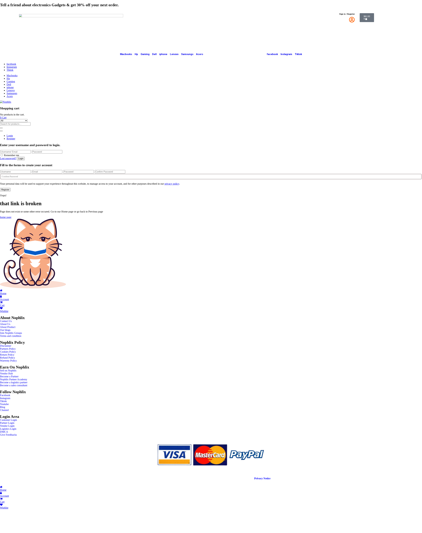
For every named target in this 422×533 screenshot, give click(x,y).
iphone (163, 54)
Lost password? (8, 158)
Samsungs (187, 54)
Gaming (145, 54)
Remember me (11, 155)
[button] (3, 117)
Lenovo (174, 54)
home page (5, 217)
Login (10, 135)
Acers (199, 54)
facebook (272, 54)
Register (11, 138)
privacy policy (172, 183)
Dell (154, 54)
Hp (136, 54)
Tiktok (298, 54)
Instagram (286, 54)
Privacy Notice (262, 478)
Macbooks (126, 54)
